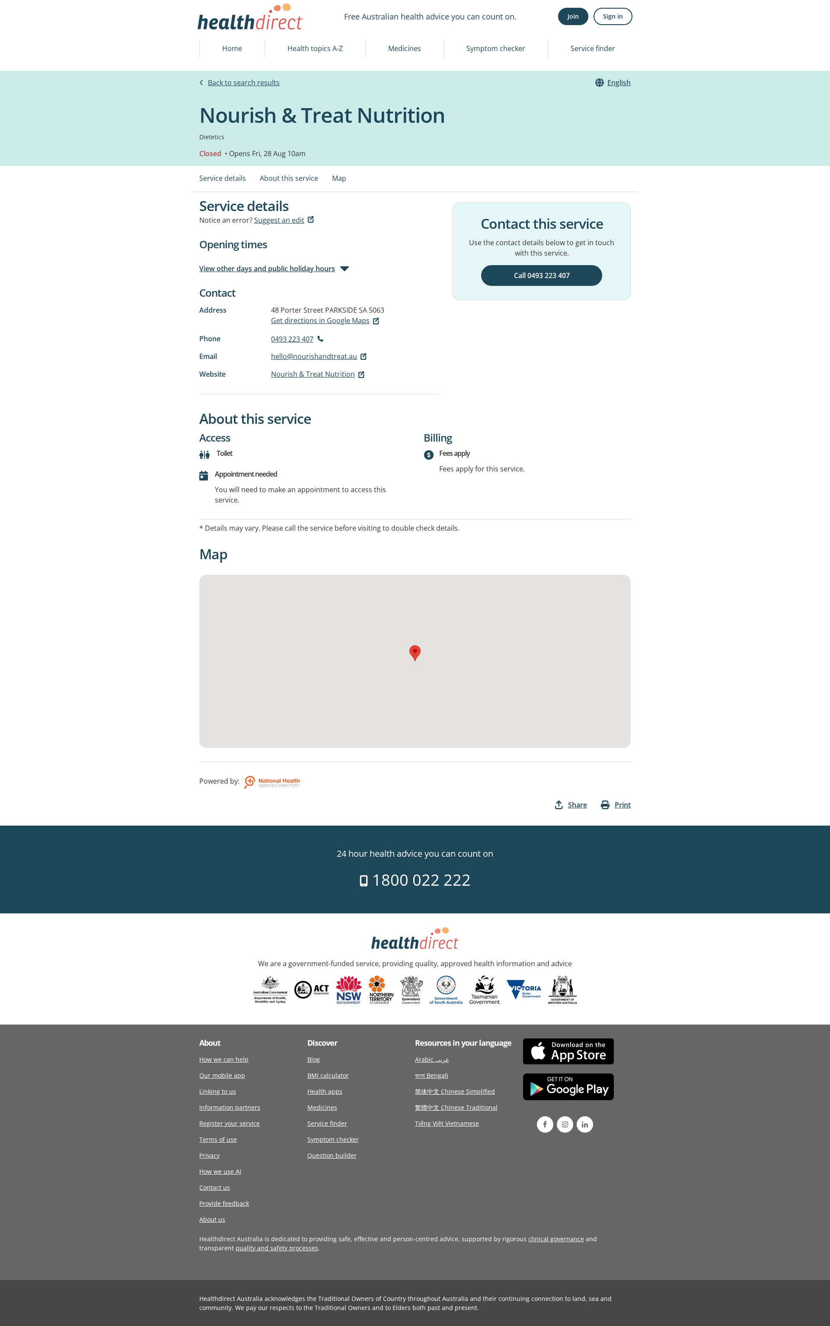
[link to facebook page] (545, 1124)
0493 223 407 (292, 339)
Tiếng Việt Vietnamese (447, 1123)
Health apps (324, 1091)
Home (232, 48)
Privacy (209, 1155)
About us (212, 1219)
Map (339, 178)
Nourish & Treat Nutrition (313, 374)
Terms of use (218, 1139)
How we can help (224, 1059)
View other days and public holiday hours (267, 268)
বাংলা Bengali (431, 1075)
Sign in (613, 16)
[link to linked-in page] (585, 1124)
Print (623, 805)
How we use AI (220, 1171)
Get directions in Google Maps (320, 320)
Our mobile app (222, 1075)
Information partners (229, 1107)
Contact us (214, 1187)
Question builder (332, 1155)
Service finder (593, 48)
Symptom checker (495, 48)
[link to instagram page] (565, 1124)
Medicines (404, 48)
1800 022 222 (419, 879)
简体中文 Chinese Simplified (455, 1091)
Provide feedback (224, 1203)
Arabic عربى (432, 1059)
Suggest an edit (279, 220)
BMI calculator (328, 1075)
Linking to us (217, 1091)
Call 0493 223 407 (542, 275)
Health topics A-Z (315, 48)
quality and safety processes (277, 1248)
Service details (222, 178)
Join (573, 16)
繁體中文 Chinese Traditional (456, 1107)
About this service (289, 178)
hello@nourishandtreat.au (314, 356)
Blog (313, 1059)
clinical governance (556, 1239)
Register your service (229, 1123)
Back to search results (244, 82)
